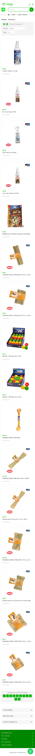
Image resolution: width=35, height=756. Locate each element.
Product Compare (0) (16, 24)
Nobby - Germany (22, 14)
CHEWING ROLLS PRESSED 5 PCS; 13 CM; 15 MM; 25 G (17, 315)
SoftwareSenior (21, 752)
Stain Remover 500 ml (9, 152)
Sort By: (5, 28)
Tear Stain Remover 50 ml (11, 193)
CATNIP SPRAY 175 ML (10, 71)
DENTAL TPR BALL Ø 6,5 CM (12, 397)
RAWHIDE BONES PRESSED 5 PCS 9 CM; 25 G (17, 682)
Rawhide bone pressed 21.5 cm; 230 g (15, 519)
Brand (13, 14)
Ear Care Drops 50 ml (9, 112)
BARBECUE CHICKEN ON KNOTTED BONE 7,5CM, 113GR (17, 234)
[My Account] (30, 4)
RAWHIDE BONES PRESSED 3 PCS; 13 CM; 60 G (17, 641)
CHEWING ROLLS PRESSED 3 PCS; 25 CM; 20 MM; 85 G (17, 275)
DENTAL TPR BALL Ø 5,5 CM (12, 356)
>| (19, 699)
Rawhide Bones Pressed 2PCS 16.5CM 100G (17, 600)
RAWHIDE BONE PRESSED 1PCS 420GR (16, 478)
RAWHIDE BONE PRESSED (11, 437)
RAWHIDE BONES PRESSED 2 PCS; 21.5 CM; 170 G (17, 560)
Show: (5, 32)
